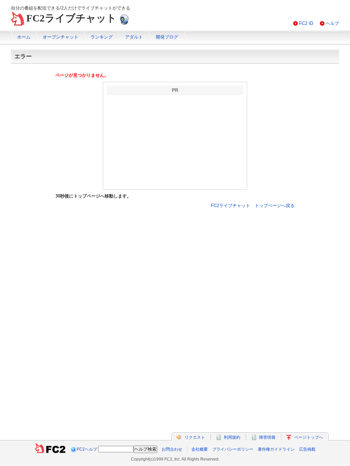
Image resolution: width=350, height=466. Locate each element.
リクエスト (195, 437)
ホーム (23, 37)
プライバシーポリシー (232, 449)
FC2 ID (306, 23)
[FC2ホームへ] (50, 449)
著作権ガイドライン (276, 449)
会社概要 (199, 449)
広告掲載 (307, 449)
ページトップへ (308, 437)
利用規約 (232, 437)
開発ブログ (167, 37)
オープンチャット (60, 37)
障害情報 (267, 437)
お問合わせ (172, 449)
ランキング (102, 37)
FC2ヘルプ (87, 449)
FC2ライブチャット (71, 18)
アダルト (134, 37)
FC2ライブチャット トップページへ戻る (253, 205)
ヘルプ (332, 23)
